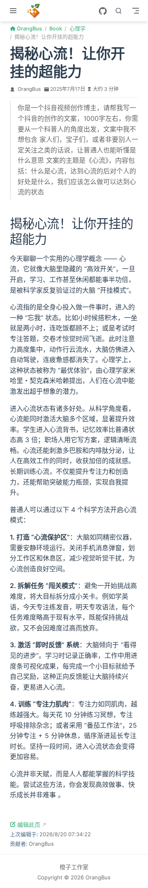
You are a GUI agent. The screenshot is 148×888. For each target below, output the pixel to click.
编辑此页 (28, 824)
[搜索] (119, 10)
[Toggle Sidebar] (15, 10)
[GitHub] (102, 11)
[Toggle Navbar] (135, 10)
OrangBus (29, 89)
